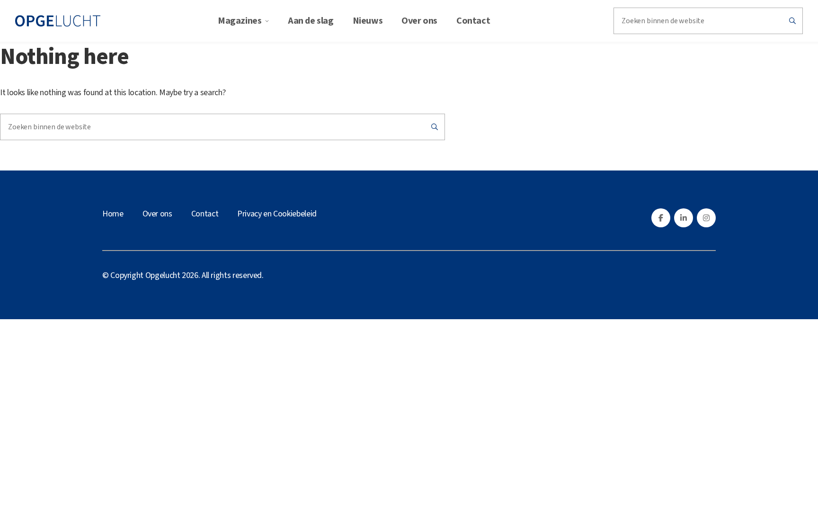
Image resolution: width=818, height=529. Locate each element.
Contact (473, 21)
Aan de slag (311, 21)
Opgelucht (162, 275)
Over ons (419, 21)
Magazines (239, 21)
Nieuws (368, 21)
